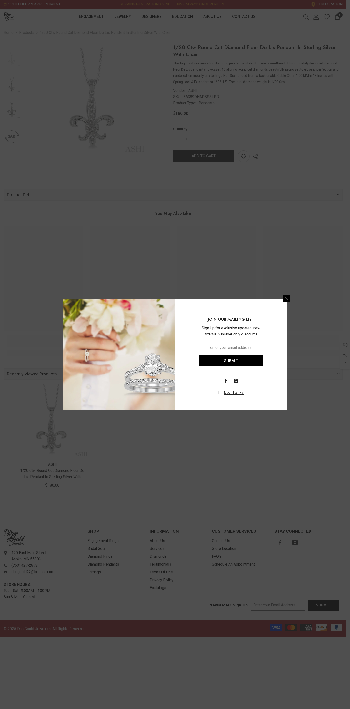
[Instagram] (236, 381)
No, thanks (234, 392)
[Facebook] (226, 381)
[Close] (286, 298)
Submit (231, 361)
